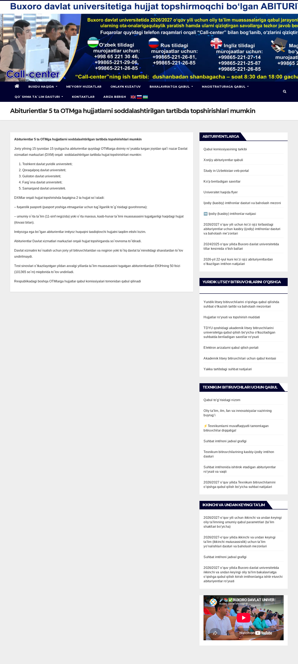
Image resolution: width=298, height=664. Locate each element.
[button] (284, 91)
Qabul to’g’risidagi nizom (222, 400)
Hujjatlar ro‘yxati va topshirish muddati (232, 317)
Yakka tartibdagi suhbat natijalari (228, 369)
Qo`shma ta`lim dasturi (38, 97)
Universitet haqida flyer (221, 192)
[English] (133, 97)
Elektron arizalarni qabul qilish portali (231, 347)
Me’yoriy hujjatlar (84, 86)
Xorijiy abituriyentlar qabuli (223, 160)
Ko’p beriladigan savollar (222, 181)
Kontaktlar (83, 97)
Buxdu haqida (41, 86)
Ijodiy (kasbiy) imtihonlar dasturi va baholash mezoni (242, 203)
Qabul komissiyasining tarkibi (225, 149)
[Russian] (139, 97)
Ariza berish (114, 97)
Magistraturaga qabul (224, 86)
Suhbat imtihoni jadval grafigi (225, 441)
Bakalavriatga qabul (170, 86)
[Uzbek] (146, 97)
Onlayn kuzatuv (125, 86)
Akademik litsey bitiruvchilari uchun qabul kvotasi (240, 358)
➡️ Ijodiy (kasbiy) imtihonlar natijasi (230, 213)
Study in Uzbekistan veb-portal (226, 170)
